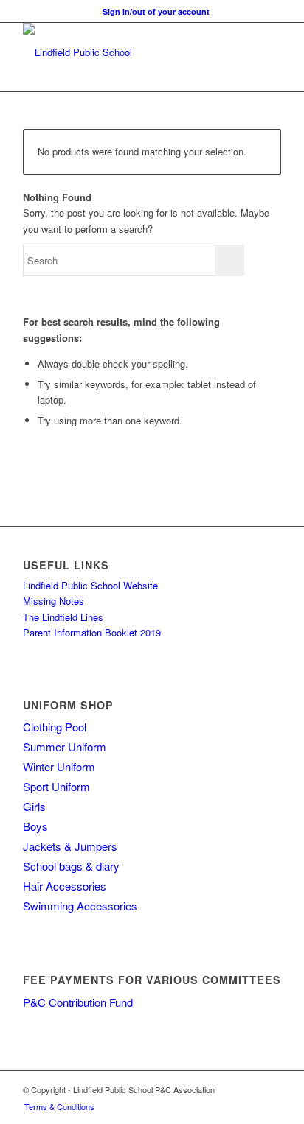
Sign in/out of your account (156, 11)
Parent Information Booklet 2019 (92, 632)
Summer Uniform (64, 746)
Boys (35, 826)
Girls (34, 806)
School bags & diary (71, 866)
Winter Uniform (59, 766)
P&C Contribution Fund (78, 1002)
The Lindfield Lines (63, 617)
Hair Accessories (64, 885)
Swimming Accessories (80, 905)
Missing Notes (53, 601)
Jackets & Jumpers (70, 846)
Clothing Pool (54, 726)
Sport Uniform (56, 786)
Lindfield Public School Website (90, 585)
